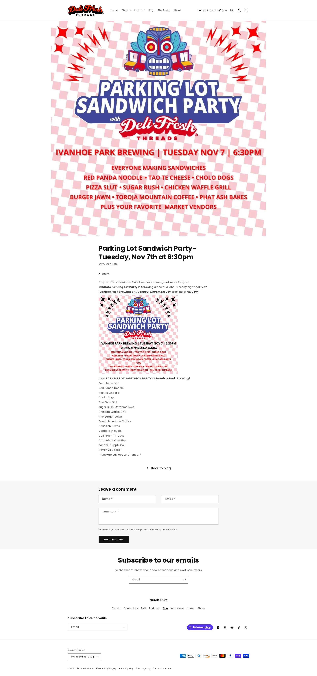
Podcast (154, 608)
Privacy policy (143, 668)
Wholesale (177, 608)
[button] (126, 10)
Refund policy (126, 668)
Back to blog (161, 468)
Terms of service (162, 668)
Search (116, 608)
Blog (165, 608)
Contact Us (131, 608)
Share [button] (105, 273)
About (201, 608)
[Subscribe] (184, 580)
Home (190, 608)
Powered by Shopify (106, 668)
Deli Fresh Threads (86, 668)
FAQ (143, 608)
